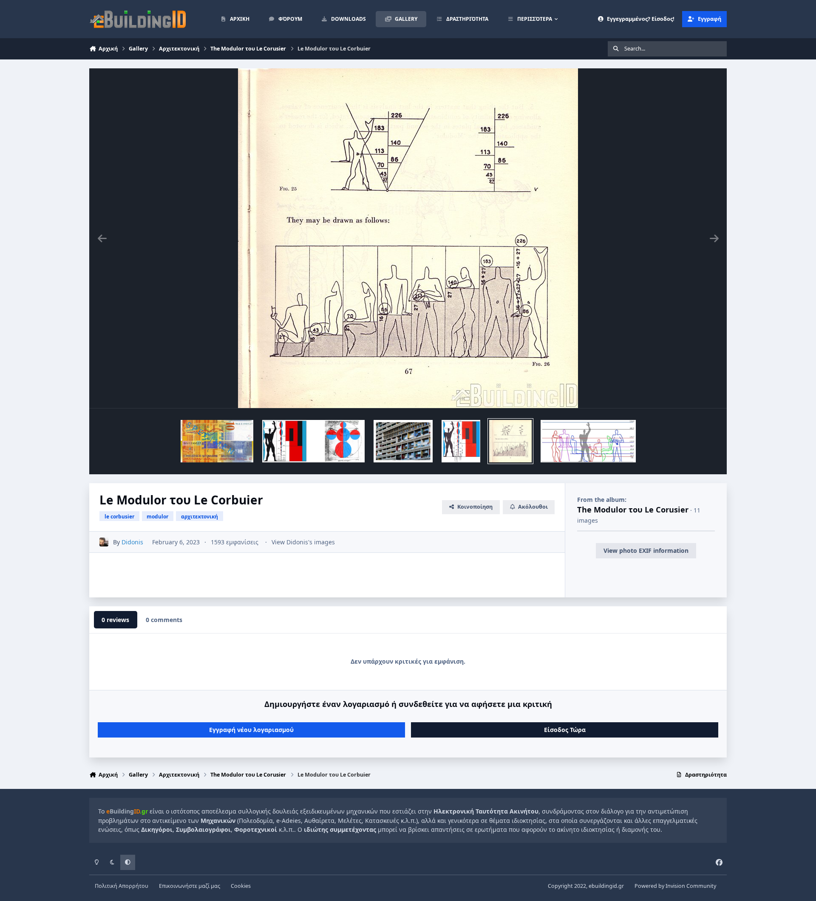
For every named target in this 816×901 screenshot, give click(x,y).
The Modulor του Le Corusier (632, 509)
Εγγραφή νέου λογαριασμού (251, 730)
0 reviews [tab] (115, 620)
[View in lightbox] (408, 238)
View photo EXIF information (646, 550)
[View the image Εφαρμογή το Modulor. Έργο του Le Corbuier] (403, 441)
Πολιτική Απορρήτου (121, 886)
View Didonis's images (303, 542)
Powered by (675, 886)
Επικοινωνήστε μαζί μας (189, 886)
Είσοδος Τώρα (565, 730)
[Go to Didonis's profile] (103, 542)
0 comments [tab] (164, 620)
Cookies (241, 886)
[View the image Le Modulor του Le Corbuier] (217, 441)
